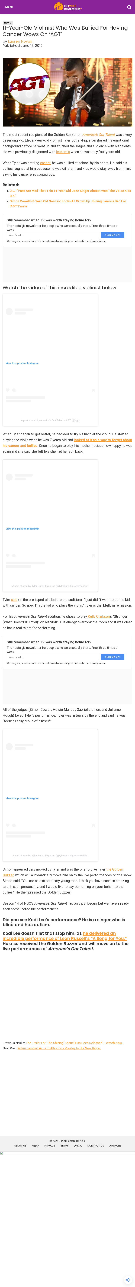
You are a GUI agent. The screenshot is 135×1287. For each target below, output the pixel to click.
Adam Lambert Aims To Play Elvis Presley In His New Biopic (59, 1048)
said (14, 600)
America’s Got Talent (98, 135)
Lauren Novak (20, 41)
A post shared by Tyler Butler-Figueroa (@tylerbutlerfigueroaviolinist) (50, 585)
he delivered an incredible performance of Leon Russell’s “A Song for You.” (65, 935)
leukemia (63, 152)
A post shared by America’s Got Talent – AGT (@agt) (50, 420)
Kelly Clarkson (99, 616)
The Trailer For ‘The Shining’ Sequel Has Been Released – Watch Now (74, 1043)
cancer (45, 163)
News (7, 22)
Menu (9, 6)
